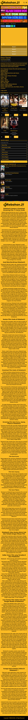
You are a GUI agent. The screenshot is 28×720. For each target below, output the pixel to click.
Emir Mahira (16, 86)
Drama (5, 75)
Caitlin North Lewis (9, 86)
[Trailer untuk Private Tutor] (11, 115)
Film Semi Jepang (14, 472)
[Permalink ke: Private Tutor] (14, 100)
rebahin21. (14, 631)
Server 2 (14, 49)
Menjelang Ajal (14, 130)
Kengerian (15, 133)
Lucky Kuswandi (8, 85)
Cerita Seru (14, 132)
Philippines (6, 112)
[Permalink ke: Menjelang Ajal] (14, 122)
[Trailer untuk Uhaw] (2, 137)
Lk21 (22, 688)
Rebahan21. (21, 332)
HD (6, 77)
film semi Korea (12, 520)
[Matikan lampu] (1, 44)
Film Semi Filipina (14, 490)
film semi (23, 438)
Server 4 (14, 54)
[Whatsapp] (12, 26)
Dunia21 (3, 708)
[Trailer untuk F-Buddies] (20, 115)
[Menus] (26, 3)
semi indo (7, 167)
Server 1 (14, 46)
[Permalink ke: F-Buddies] (23, 100)
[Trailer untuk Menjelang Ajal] (11, 137)
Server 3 (14, 51)
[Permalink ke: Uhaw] (5, 122)
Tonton (7, 115)
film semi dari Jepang (10, 473)
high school (4, 90)
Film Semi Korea (14, 456)
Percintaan (14, 75)
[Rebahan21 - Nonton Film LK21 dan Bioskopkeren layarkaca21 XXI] (10, 2)
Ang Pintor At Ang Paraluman (5, 109)
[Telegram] (14, 26)
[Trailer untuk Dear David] (3, 44)
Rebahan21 (21, 213)
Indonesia (7, 81)
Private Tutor (14, 108)
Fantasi (9, 75)
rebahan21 (3, 547)
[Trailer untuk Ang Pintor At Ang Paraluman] (2, 115)
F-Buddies (23, 108)
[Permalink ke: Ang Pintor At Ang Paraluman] (5, 100)
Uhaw (5, 130)
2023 (5, 78)
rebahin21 (20, 613)
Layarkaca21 (13, 698)
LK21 (16, 696)
